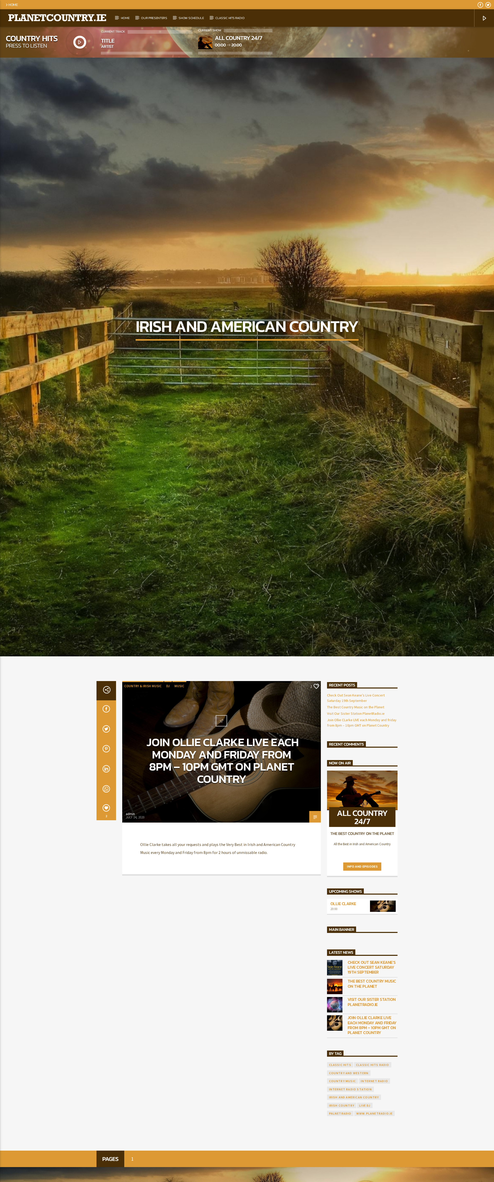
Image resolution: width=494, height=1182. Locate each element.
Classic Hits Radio (229, 17)
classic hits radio (372, 1108)
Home (13, 4)
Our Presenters (154, 17)
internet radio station (350, 1133)
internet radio (374, 1124)
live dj (364, 1149)
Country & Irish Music (143, 729)
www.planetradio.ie (374, 1157)
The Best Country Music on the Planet (355, 750)
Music (179, 729)
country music (342, 1124)
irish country (342, 1149)
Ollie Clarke (343, 947)
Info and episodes (362, 909)
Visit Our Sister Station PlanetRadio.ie (356, 757)
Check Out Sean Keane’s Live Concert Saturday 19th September (372, 1010)
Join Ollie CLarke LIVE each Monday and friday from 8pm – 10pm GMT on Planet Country (222, 804)
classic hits (340, 1108)
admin (130, 857)
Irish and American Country (354, 1141)
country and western (349, 1116)
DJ (168, 729)
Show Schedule (191, 17)
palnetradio (340, 1157)
